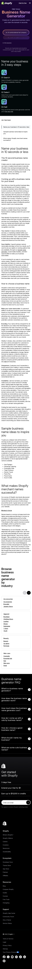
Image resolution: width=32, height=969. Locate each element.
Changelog (6, 903)
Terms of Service (8, 939)
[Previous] (25, 593)
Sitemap (5, 949)
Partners (5, 872)
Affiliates (5, 875)
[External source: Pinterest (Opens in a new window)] (4, 961)
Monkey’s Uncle (6, 510)
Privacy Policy (7, 945)
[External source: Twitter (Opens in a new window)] (8, 957)
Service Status (7, 923)
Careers (5, 841)
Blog (4, 886)
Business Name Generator (16, 14)
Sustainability (7, 852)
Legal (4, 942)
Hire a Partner (7, 920)
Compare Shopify (8, 889)
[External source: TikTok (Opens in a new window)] (20, 957)
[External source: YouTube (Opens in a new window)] (12, 957)
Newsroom (6, 848)
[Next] (29, 593)
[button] (30, 3)
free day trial (9, 111)
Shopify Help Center (9, 913)
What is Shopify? (8, 835)
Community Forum (8, 916)
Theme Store (7, 865)
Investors (6, 845)
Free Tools (16, 9)
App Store (6, 869)
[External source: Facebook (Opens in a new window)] (4, 957)
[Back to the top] (4, 823)
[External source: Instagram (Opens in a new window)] (16, 957)
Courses (5, 896)
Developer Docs (8, 862)
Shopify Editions (8, 838)
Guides (5, 893)
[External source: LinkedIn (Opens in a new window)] (24, 957)
